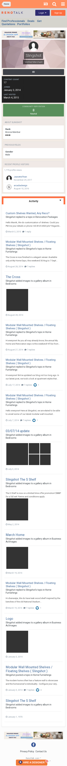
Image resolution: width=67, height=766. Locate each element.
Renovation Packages (46, 217)
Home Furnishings (42, 675)
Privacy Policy (27, 751)
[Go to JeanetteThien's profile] (9, 178)
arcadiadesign (20, 185)
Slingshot (10, 217)
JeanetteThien (20, 177)
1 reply (27, 231)
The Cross (13, 277)
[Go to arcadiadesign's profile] (9, 187)
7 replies (31, 266)
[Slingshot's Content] (33, 72)
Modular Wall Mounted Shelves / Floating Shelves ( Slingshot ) (29, 669)
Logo (9, 619)
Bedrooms (11, 283)
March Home (15, 535)
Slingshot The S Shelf (21, 479)
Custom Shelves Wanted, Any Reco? (27, 213)
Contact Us (41, 751)
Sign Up (58, 13)
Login (42, 13)
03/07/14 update (18, 431)
